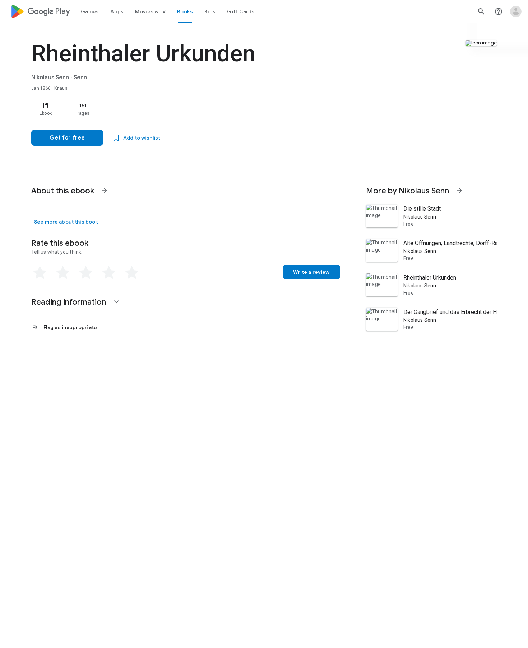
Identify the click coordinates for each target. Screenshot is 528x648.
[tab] (90, 11)
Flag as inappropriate (64, 327)
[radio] (39, 272)
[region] (175, 109)
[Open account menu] (515, 11)
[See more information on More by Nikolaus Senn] (459, 190)
